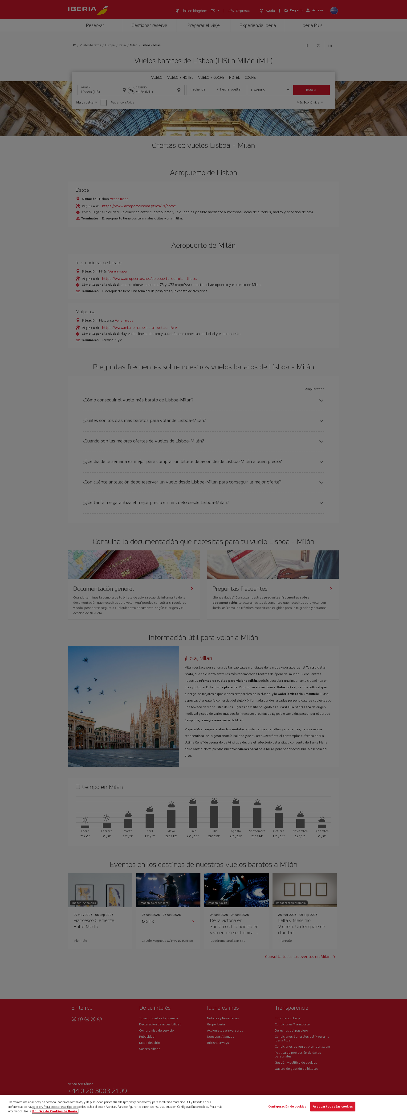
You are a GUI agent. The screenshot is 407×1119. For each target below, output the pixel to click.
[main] (203, 1107)
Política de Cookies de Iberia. (55, 1111)
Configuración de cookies (287, 1107)
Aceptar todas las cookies (333, 1107)
